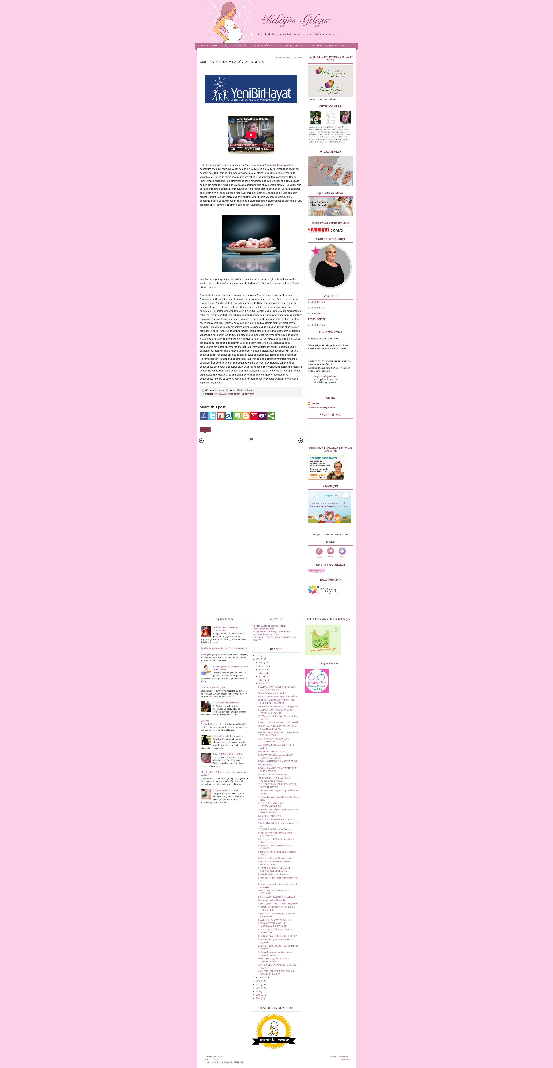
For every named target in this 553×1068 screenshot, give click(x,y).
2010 (258, 991)
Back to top (345, 1059)
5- (309, 325)
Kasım (262, 666)
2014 (258, 659)
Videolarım (347, 46)
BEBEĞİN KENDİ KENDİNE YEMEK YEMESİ (278, 723)
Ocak (261, 978)
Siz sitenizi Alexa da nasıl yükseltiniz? (269, 626)
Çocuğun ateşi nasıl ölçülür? (225, 790)
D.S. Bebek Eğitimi (262, 46)
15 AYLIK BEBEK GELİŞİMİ (213, 687)
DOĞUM (205, 721)
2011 (258, 988)
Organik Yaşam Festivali (263, 629)
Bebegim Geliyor (216, 1057)
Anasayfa (203, 46)
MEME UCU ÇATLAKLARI (269, 816)
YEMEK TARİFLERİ (318, 319)
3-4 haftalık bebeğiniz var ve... (265, 635)
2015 (258, 656)
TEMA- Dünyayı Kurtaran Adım (272, 693)
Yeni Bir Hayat (207, 279)
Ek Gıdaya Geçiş (313, 46)
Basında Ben (331, 46)
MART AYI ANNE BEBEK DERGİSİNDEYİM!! (278, 697)
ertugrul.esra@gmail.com (325, 376)
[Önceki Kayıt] (300, 442)
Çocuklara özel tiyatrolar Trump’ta (273, 775)
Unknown (219, 390)
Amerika (218, 394)
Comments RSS (343, 1057)
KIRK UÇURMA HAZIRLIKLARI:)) (227, 754)
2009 (258, 995)
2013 (258, 981)
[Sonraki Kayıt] (201, 442)
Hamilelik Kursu (220, 46)
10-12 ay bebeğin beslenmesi (226, 703)
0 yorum (250, 390)
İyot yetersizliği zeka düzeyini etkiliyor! (276, 858)
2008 (258, 998)
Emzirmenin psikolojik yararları (272, 900)
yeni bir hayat (248, 394)
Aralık (261, 663)
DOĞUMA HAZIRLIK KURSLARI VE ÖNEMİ (277, 761)
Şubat (262, 683)
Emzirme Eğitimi (241, 46)
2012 (258, 984)
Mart (261, 680)
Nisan (261, 676)
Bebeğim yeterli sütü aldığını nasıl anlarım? (271, 632)
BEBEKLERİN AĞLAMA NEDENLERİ (274, 920)
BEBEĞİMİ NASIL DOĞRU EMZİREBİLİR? (277, 936)
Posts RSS (333, 1057)
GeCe (216, 1059)
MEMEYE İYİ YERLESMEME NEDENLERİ (276, 897)
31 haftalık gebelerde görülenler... (228, 736)
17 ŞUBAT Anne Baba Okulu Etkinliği (274, 829)
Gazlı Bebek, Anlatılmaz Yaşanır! (272, 751)
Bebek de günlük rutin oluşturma (273, 874)
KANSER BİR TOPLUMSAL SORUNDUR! (276, 820)
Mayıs (262, 673)
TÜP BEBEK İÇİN (317, 308)
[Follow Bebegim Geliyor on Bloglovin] (316, 572)
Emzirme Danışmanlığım (288, 46)
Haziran (262, 670)
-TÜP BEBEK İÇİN (317, 302)
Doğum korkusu (265, 765)
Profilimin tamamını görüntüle (321, 408)
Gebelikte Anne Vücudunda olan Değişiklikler (278, 706)
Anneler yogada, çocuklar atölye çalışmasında (279, 904)
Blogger (316, 535)
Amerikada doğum (274, 165)
